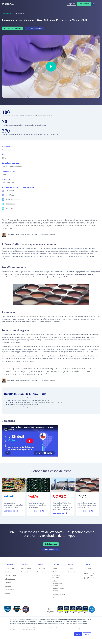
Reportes (9, 208)
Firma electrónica (13, 200)
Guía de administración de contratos (57, 583)
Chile (4, 158)
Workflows (10, 195)
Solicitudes (10, 191)
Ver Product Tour (51, 549)
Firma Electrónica (10, 575)
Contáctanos (87, 568)
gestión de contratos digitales (22, 277)
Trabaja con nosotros (43, 572)
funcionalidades (13, 356)
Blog (53, 597)
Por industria (24, 572)
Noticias (70, 568)
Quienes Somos (41, 568)
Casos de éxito (6, 13)
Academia (55, 568)
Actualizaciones (9, 589)
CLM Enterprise (8, 182)
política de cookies (25, 625)
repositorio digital (66, 319)
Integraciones (9, 582)
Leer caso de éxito (12, 511)
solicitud (42, 402)
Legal (4, 174)
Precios (7, 593)
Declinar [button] (87, 634)
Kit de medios (72, 572)
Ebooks (54, 572)
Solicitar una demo (34, 28)
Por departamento (26, 568)
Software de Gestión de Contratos (28, 316)
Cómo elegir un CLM (58, 594)
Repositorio (10, 204)
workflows (29, 337)
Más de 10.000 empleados (12, 166)
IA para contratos (10, 579)
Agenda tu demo (10, 568)
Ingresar (72, 4)
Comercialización (9, 150)
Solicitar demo (84, 4)
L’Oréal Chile (19, 13)
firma (52, 402)
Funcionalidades (10, 572)
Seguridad (8, 586)
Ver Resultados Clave (12, 28)
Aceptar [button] (78, 634)
